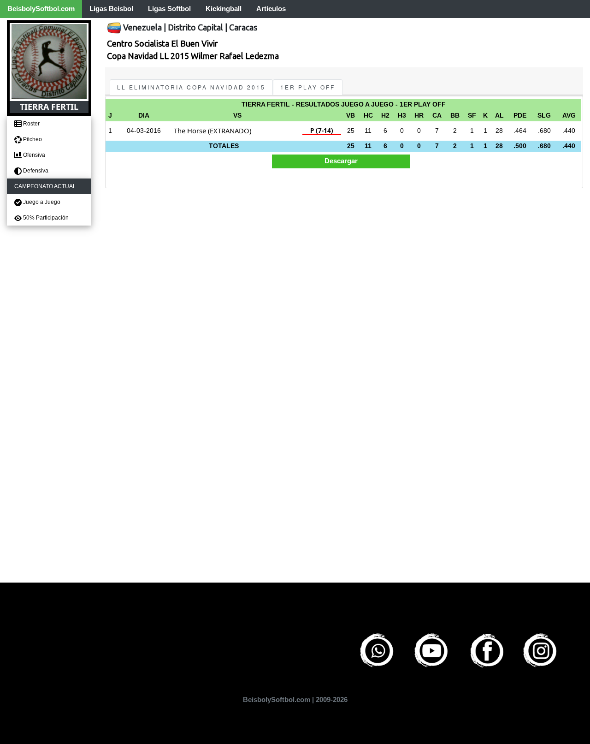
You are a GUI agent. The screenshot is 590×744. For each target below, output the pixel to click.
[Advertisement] (344, 258)
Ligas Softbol (169, 8)
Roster (31, 123)
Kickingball (224, 8)
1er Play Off (307, 87)
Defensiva (35, 170)
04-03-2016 (144, 130)
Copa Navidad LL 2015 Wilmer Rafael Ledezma (193, 55)
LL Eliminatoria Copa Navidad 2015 (191, 87)
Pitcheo (32, 139)
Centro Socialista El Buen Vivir (162, 43)
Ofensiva (33, 155)
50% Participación (45, 217)
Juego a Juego (41, 202)
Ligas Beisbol (111, 8)
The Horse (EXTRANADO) (212, 130)
